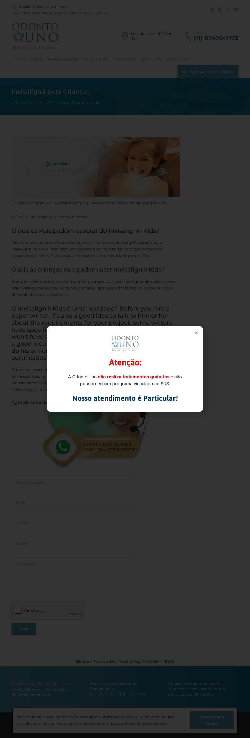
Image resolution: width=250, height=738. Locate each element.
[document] (125, 369)
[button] (196, 333)
